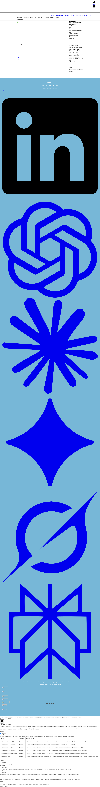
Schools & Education (73, 33)
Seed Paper (71, 36)
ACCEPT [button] (10, 718)
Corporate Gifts (72, 21)
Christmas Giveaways (73, 69)
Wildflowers (71, 71)
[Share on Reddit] (18, 59)
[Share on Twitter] (18, 48)
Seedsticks (71, 38)
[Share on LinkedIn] (18, 53)
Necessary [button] (2, 731)
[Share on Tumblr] (18, 55)
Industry (70, 25)
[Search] (94, 15)
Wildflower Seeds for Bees (74, 40)
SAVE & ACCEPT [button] (4, 786)
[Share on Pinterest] (18, 50)
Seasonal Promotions (73, 35)
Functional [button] (2, 760)
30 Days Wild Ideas (73, 61)
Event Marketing (72, 24)
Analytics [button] (2, 770)
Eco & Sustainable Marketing (75, 22)
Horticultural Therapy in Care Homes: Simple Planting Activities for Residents (75, 55)
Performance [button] (2, 765)
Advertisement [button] (3, 775)
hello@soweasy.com (52, 88)
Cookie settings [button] (3, 718)
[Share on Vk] (18, 57)
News (70, 27)
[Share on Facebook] (18, 46)
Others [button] (1, 781)
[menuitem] (51, 15)
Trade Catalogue (80, 69)
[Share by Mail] (18, 61)
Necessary (4, 733)
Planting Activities (73, 29)
